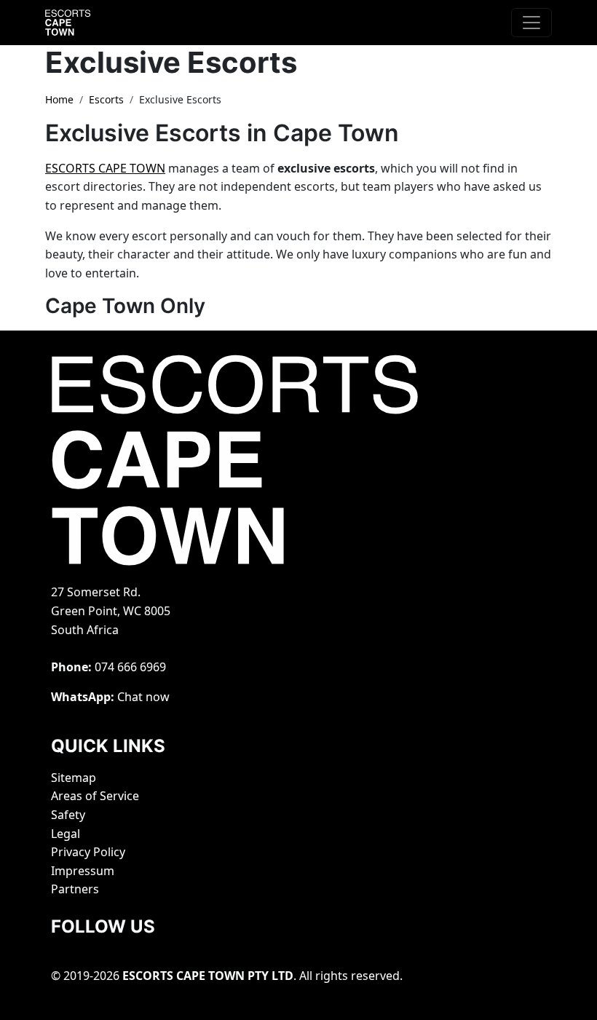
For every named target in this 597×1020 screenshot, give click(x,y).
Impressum (82, 871)
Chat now (143, 697)
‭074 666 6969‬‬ (130, 667)
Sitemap (73, 778)
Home (59, 99)
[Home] (81, 22)
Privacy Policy (88, 852)
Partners (75, 889)
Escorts (106, 99)
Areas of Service (95, 796)
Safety (68, 815)
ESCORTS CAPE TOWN (105, 168)
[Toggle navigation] (531, 22)
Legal (65, 834)
